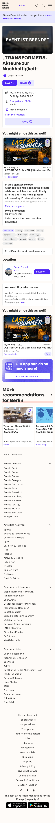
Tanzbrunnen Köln (14, 595)
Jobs (27, 738)
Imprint (27, 761)
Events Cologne (12, 480)
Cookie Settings (27, 775)
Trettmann (9, 690)
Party (6, 541)
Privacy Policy (27, 766)
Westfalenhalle (12, 640)
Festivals (8, 574)
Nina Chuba (10, 682)
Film (6, 549)
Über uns (28, 743)
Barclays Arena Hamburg (17, 623)
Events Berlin (11, 468)
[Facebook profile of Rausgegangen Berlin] (27, 790)
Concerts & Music (14, 537)
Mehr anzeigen (13, 206)
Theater (8, 565)
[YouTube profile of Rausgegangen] (33, 790)
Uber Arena (10, 599)
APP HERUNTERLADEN (33, 377)
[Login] (43, 5)
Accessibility (27, 747)
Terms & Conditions (27, 780)
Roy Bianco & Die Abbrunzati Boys (23, 669)
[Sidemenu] (50, 5)
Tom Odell (9, 702)
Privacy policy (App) (27, 770)
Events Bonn (11, 472)
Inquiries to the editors (27, 733)
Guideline (27, 756)
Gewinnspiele (27, 752)
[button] (27, 121)
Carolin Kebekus (13, 678)
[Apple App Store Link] (16, 805)
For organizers (28, 719)
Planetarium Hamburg (16, 607)
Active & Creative (13, 557)
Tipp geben (28, 729)
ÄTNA (6, 686)
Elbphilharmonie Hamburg (18, 591)
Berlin (6, 454)
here (22, 302)
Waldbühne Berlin (13, 620)
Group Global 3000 (20, 101)
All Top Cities (11, 516)
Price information (15, 114)
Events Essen (11, 488)
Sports (7, 529)
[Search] (37, 5)
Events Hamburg (13, 496)
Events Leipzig (12, 504)
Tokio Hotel (10, 698)
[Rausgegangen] (5, 5)
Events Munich (12, 508)
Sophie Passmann (14, 653)
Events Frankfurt (13, 492)
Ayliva (7, 665)
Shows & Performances (17, 533)
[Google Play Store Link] (38, 805)
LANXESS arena (12, 627)
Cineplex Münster (13, 632)
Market (8, 553)
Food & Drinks (12, 578)
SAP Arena (9, 636)
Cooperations (27, 724)
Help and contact (27, 715)
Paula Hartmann (13, 694)
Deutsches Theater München (20, 603)
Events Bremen (12, 476)
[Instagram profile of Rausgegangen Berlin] (21, 790)
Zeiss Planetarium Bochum (19, 615)
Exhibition (8, 230)
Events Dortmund (13, 484)
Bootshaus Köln (12, 611)
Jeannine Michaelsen (15, 657)
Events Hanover (12, 500)
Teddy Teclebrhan (13, 673)
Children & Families (15, 545)
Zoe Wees (9, 661)
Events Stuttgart (13, 512)
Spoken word (11, 569)
